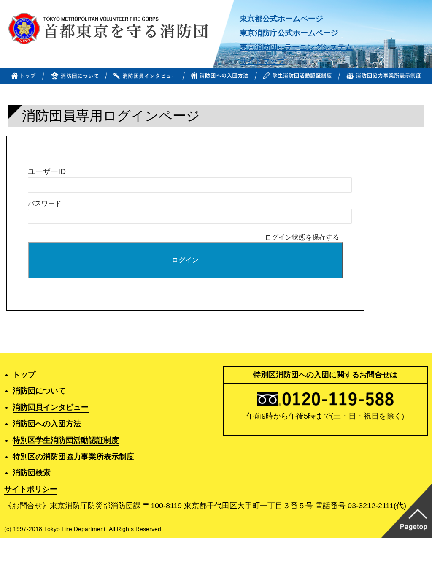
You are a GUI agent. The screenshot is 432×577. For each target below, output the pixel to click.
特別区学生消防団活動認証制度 (66, 440)
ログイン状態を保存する (302, 237)
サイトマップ (262, 61)
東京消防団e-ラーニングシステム (296, 47)
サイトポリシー (30, 489)
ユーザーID (47, 171)
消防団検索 (32, 472)
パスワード (45, 203)
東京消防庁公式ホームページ (289, 33)
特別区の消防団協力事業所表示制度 (73, 456)
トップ (24, 374)
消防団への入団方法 (47, 423)
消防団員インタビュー (51, 407)
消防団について (39, 390)
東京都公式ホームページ (281, 18)
